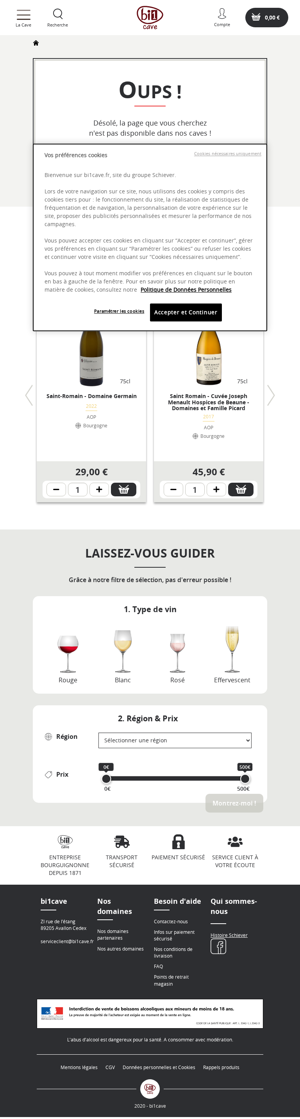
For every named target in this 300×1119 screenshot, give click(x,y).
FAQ (158, 966)
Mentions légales (79, 1067)
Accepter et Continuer (186, 312)
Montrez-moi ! (234, 803)
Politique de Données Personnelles (186, 290)
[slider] (106, 779)
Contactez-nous (171, 921)
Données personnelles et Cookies (159, 1067)
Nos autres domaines (120, 948)
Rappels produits (221, 1067)
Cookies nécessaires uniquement (227, 153)
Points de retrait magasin (171, 980)
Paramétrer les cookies (119, 311)
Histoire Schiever (229, 935)
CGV (110, 1067)
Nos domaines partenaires (113, 934)
